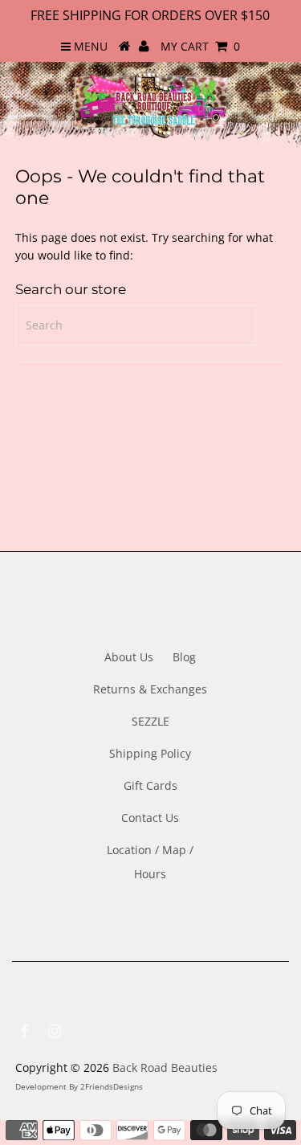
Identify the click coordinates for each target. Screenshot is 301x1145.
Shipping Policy (150, 753)
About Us (128, 657)
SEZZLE (150, 721)
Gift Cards (150, 785)
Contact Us (150, 817)
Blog (184, 657)
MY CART (200, 46)
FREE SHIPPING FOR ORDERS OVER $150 (150, 15)
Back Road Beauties (165, 1067)
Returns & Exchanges (150, 689)
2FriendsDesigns (111, 1086)
